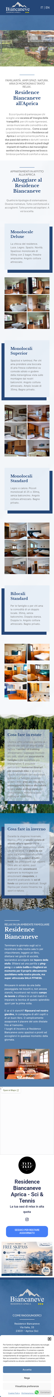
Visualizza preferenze (27, 1386)
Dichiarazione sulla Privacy (32, 1393)
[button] (49, 1338)
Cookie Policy (14, 1393)
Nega (27, 1377)
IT (42, 7)
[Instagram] (27, 1219)
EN (48, 7)
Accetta (27, 1369)
